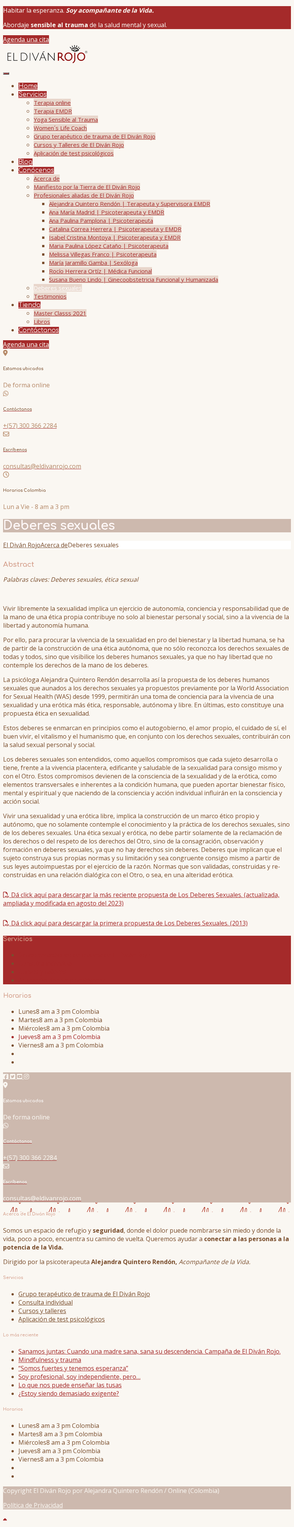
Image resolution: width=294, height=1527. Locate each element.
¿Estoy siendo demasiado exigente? (68, 1393)
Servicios (32, 94)
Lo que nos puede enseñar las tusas (70, 1385)
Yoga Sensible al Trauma (66, 119)
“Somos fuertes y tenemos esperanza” (73, 1368)
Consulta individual (45, 963)
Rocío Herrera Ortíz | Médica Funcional (100, 271)
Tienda (29, 305)
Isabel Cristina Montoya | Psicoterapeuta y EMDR (115, 237)
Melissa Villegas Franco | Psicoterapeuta (103, 254)
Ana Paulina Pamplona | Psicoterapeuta (101, 220)
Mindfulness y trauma (49, 1360)
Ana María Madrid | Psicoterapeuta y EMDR (106, 212)
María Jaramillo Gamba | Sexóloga (93, 262)
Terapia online (52, 102)
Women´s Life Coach (60, 128)
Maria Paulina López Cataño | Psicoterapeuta (108, 246)
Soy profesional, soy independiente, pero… (79, 1376)
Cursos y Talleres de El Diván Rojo (79, 144)
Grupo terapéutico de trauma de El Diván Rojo (94, 136)
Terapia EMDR (53, 111)
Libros (42, 321)
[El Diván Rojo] (46, 63)
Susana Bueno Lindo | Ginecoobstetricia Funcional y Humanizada (133, 279)
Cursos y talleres (42, 971)
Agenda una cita (26, 39)
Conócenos (36, 170)
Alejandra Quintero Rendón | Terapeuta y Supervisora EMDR (129, 203)
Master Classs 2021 (60, 313)
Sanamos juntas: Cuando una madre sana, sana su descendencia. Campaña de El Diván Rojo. (149, 1351)
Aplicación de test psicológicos (74, 153)
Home (28, 86)
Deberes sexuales (58, 288)
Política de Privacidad (33, 1505)
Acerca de (47, 178)
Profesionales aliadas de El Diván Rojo (84, 195)
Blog (25, 161)
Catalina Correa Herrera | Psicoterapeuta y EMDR (115, 229)
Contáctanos (38, 330)
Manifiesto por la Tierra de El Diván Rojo (87, 187)
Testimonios (50, 296)
